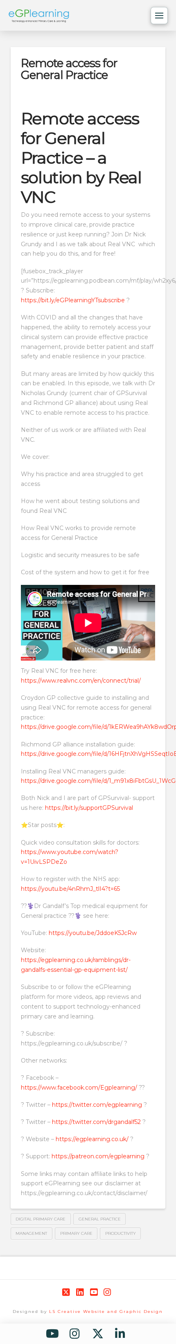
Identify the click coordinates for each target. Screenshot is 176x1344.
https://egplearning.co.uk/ (92, 1139)
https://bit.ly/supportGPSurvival (89, 807)
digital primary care (40, 1219)
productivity (120, 1233)
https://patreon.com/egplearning (98, 1156)
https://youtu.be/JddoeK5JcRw (93, 933)
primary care (76, 1233)
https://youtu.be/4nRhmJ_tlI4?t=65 (70, 888)
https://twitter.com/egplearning (98, 1104)
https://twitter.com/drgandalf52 (96, 1122)
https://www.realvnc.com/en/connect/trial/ (81, 680)
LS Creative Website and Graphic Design (106, 1311)
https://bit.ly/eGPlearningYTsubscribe (73, 300)
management (31, 1233)
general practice (100, 1219)
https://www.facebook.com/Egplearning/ (79, 1087)
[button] (159, 15)
